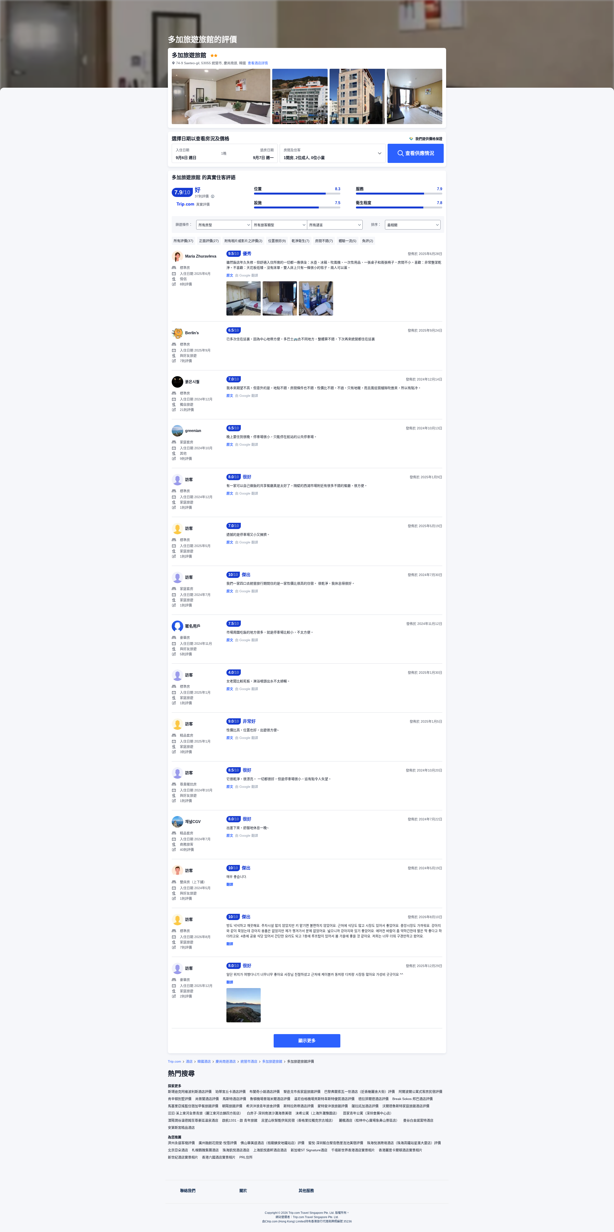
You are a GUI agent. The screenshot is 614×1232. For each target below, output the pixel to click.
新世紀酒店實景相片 (183, 1157)
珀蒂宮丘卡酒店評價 (230, 1092)
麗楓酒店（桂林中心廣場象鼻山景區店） (369, 1120)
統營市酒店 (249, 1061)
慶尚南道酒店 (226, 1061)
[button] (512, 8)
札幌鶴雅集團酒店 (205, 1150)
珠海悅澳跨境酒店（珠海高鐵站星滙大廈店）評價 (404, 1143)
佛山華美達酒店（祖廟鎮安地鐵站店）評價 (272, 1143)
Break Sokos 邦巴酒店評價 (412, 1099)
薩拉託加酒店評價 (365, 1106)
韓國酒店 (204, 1061)
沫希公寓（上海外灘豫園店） (317, 1113)
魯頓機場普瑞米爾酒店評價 (270, 1099)
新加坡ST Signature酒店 (309, 1150)
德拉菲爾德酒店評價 (373, 1099)
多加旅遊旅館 (272, 1061)
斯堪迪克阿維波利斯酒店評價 (190, 1092)
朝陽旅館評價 (232, 1106)
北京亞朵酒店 (178, 1150)
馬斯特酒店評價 (234, 1099)
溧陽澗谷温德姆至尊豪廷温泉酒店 (193, 1120)
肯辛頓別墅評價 (179, 1099)
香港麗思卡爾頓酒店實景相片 (400, 1150)
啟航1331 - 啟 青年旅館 (239, 1120)
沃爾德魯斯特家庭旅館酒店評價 (405, 1106)
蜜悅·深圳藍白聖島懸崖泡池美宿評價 (335, 1143)
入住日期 (182, 150)
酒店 (189, 1061)
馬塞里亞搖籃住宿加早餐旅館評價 (193, 1106)
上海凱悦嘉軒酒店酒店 (270, 1150)
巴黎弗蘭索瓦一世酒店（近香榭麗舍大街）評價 (359, 1092)
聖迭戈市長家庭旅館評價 (301, 1092)
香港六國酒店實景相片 (219, 1157)
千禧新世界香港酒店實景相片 (353, 1150)
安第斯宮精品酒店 (181, 1127)
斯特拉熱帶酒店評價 (298, 1106)
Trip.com (174, 1061)
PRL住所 (246, 1157)
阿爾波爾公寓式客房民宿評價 (420, 1092)
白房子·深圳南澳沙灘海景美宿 (269, 1113)
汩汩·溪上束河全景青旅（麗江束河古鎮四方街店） (205, 1113)
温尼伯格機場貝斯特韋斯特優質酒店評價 (324, 1099)
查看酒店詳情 (258, 63)
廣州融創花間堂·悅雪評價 (218, 1143)
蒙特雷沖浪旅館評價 (333, 1106)
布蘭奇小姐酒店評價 (264, 1092)
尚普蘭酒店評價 (207, 1099)
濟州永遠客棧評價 (181, 1143)
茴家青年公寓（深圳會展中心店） (368, 1113)
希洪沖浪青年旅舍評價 (263, 1106)
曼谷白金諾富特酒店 (418, 1120)
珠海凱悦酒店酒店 (236, 1150)
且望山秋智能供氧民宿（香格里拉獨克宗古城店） (298, 1120)
